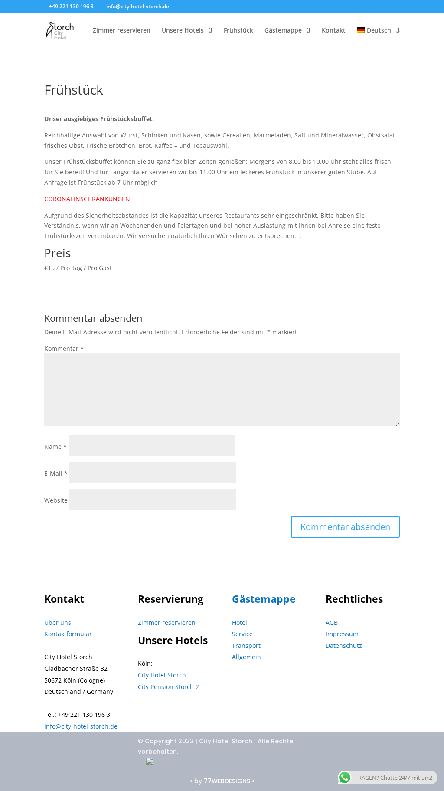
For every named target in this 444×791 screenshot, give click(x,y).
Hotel (239, 622)
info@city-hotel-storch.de (81, 726)
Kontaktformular (68, 634)
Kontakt (334, 30)
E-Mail (56, 473)
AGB (332, 622)
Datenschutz (344, 645)
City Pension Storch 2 (168, 687)
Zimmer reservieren (121, 30)
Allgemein (246, 657)
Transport (246, 645)
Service (242, 634)
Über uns (57, 622)
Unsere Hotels (183, 30)
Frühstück (238, 30)
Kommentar (64, 348)
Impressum (342, 634)
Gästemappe (283, 30)
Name (55, 446)
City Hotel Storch (162, 675)
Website (56, 500)
